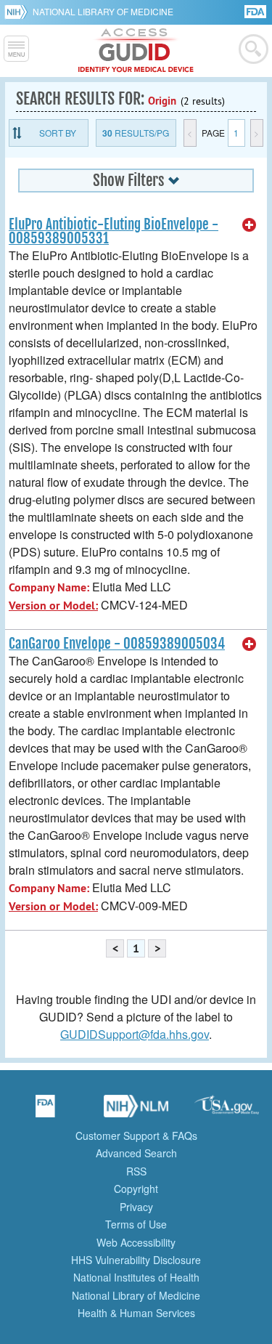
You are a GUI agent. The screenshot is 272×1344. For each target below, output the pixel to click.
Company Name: (49, 587)
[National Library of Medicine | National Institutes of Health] (136, 1111)
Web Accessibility (136, 1242)
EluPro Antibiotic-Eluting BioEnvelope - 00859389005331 (113, 231)
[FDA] (256, 10)
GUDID (136, 50)
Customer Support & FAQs (136, 1135)
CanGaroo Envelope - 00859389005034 (117, 643)
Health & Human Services (136, 1312)
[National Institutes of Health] (18, 11)
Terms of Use (136, 1224)
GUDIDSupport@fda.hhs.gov (134, 1034)
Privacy (136, 1206)
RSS (136, 1171)
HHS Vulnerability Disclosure (136, 1259)
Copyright (136, 1188)
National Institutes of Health (136, 1277)
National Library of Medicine (103, 11)
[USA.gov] (227, 1111)
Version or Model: (53, 605)
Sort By (57, 132)
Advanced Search (136, 1153)
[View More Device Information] (249, 225)
